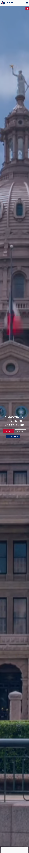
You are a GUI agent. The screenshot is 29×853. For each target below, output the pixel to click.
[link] (27, 8)
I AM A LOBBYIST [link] (13, 436)
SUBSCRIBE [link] (8, 431)
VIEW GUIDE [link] (20, 431)
